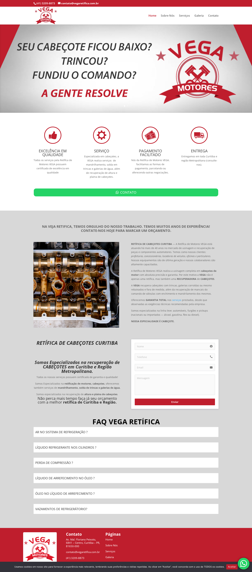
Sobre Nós (168, 15)
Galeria (199, 15)
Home (152, 15)
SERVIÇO (101, 150)
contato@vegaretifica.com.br (83, 552)
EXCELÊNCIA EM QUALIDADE (53, 152)
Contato (213, 15)
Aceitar (232, 566)
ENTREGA (199, 150)
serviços (176, 300)
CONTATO (128, 192)
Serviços (184, 15)
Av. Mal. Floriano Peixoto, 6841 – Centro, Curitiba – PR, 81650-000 (83, 543)
